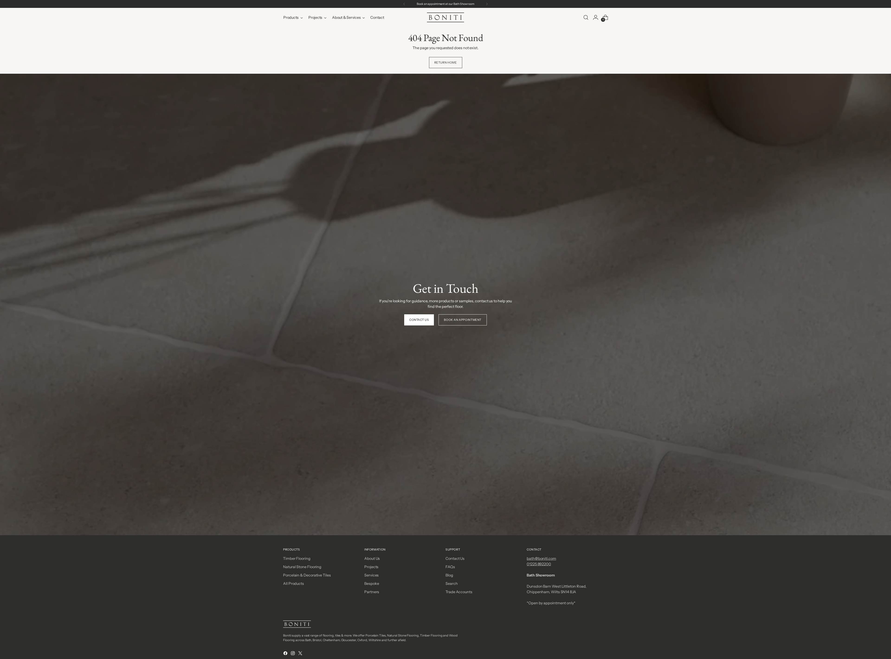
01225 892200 (539, 564)
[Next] (487, 4)
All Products (293, 583)
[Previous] (404, 4)
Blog (449, 575)
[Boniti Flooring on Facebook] (286, 654)
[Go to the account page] (595, 17)
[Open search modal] (586, 17)
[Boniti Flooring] (445, 17)
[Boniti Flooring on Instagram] (293, 654)
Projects (371, 566)
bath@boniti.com (541, 558)
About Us (372, 558)
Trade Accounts (459, 591)
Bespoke (371, 583)
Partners (371, 591)
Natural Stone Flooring (302, 566)
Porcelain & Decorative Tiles (307, 575)
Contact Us (455, 558)
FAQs (450, 566)
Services (371, 575)
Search (452, 583)
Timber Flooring (296, 558)
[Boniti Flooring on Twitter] (300, 654)
